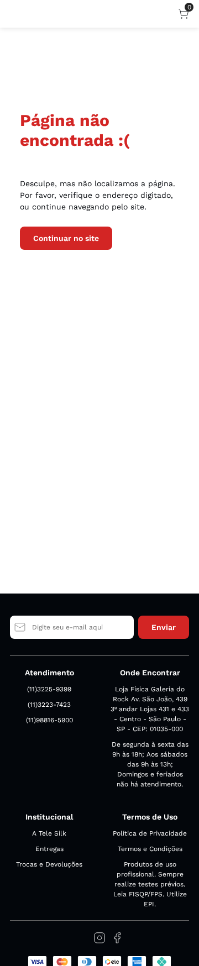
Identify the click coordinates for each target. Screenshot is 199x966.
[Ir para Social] (82, 938)
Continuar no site (66, 238)
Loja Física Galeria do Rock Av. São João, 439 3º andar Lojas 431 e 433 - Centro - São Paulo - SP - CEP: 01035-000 (150, 709)
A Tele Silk (49, 833)
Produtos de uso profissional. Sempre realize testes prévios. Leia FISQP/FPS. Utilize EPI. (150, 884)
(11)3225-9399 (49, 689)
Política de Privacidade (150, 833)
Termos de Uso (149, 816)
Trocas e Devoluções (49, 864)
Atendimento (49, 672)
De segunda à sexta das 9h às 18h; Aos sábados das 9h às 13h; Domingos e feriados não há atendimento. (150, 764)
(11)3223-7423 (49, 704)
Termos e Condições (150, 849)
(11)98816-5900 (49, 720)
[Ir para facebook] (117, 938)
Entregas (49, 849)
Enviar (163, 627)
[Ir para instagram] (99, 938)
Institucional (49, 816)
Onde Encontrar (150, 672)
